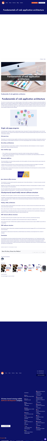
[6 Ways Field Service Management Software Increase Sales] (18, 268)
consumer (20, 132)
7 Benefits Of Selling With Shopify (28, 268)
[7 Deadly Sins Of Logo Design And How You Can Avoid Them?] (41, 268)
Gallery (6, 268)
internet (11, 153)
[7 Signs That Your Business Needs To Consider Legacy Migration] (6, 268)
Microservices (22, 139)
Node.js (7, 205)
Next (44, 59)
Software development (8, 400)
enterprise (41, 242)
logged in (6, 276)
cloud (8, 195)
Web (9, 104)
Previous (41, 59)
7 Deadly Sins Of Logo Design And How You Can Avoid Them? (40, 268)
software (22, 165)
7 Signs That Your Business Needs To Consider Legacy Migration (5, 268)
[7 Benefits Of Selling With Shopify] (29, 268)
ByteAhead (8, 256)
